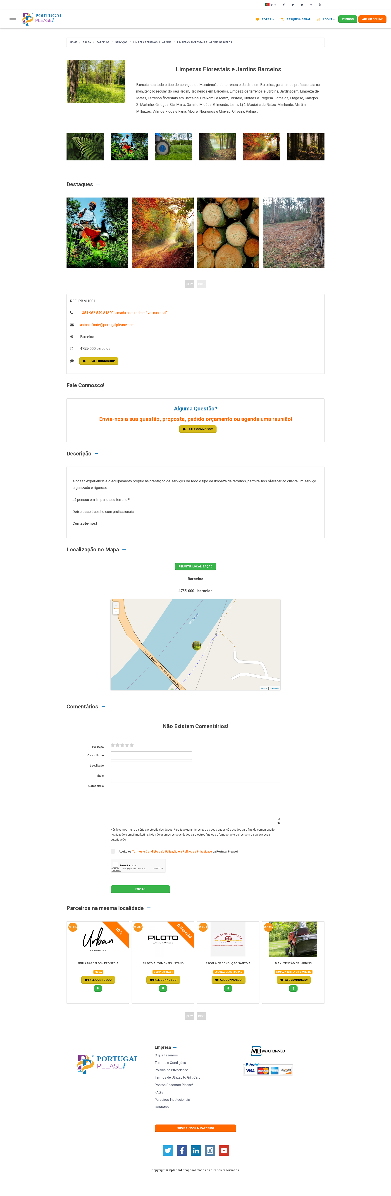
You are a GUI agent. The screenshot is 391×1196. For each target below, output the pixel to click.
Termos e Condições (170, 1063)
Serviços (121, 42)
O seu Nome (95, 755)
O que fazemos (166, 1055)
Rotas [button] (266, 19)
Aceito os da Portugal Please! (178, 851)
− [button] (116, 611)
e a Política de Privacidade (195, 851)
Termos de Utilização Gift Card (177, 1077)
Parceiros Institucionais (172, 1100)
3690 (204, 927)
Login (327, 19)
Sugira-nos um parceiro (195, 1128)
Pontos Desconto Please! (174, 1085)
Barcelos (103, 42)
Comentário (96, 786)
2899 (139, 927)
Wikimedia (274, 688)
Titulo (100, 775)
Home (73, 42)
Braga (86, 42)
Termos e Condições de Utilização (155, 851)
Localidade (97, 765)
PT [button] (272, 4)
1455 (270, 927)
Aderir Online (372, 19)
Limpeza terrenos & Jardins (152, 42)
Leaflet (264, 688)
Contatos (162, 1107)
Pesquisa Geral (298, 19)
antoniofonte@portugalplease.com (106, 325)
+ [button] (116, 605)
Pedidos (348, 19)
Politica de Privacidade (171, 1070)
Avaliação (97, 747)
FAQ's (159, 1092)
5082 (74, 927)
